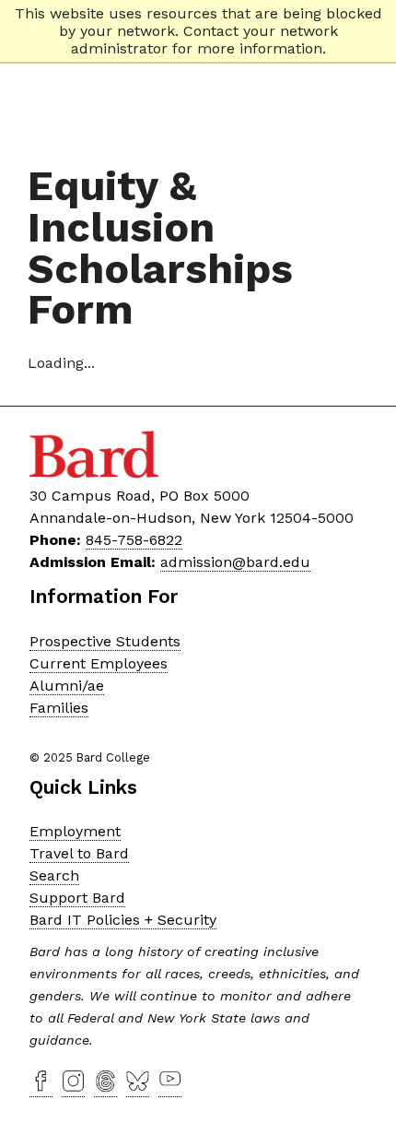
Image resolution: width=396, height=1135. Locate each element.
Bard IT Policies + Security (122, 919)
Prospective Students (105, 641)
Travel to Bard (79, 853)
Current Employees (98, 663)
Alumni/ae (66, 685)
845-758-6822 (134, 540)
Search (54, 875)
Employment (75, 831)
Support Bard (77, 897)
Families (58, 707)
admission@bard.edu (235, 562)
